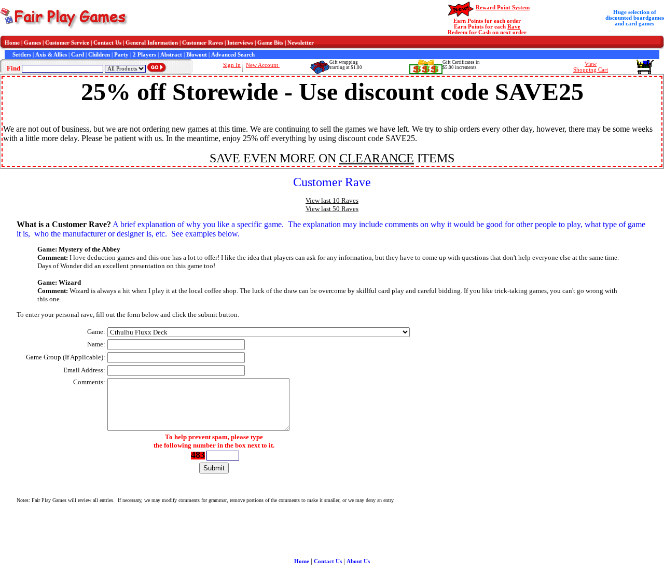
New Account (263, 65)
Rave (513, 27)
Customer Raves (202, 43)
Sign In (232, 65)
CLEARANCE (376, 158)
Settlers (21, 55)
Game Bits (270, 43)
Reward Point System (503, 7)
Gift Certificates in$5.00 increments (461, 65)
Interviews (240, 43)
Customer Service (67, 43)
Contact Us (107, 43)
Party (121, 55)
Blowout (196, 55)
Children (99, 55)
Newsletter (300, 43)
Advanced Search (233, 55)
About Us (358, 561)
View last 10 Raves (332, 200)
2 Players (144, 55)
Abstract (171, 55)
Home (12, 43)
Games (32, 43)
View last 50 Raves (332, 209)
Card (77, 55)
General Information (152, 43)
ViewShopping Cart (590, 67)
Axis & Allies (51, 55)
